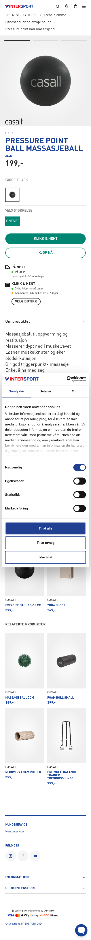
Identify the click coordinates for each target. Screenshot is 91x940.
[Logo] (21, 6)
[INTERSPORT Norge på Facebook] (23, 856)
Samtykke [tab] (16, 391)
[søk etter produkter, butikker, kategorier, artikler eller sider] (57, 6)
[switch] (79, 481)
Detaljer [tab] (46, 391)
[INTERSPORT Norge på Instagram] (10, 856)
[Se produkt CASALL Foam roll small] (66, 669)
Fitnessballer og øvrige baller (28, 22)
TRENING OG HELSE (21, 15)
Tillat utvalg (46, 543)
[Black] (12, 195)
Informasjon (17, 877)
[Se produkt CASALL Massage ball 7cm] (24, 669)
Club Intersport (20, 888)
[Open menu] (83, 6)
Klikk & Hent (45, 239)
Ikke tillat (45, 557)
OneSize (12, 221)
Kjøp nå (45, 253)
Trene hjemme (55, 15)
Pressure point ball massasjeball (31, 29)
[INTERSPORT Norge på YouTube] (35, 856)
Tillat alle (45, 528)
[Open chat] (81, 930)
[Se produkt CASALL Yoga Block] (66, 576)
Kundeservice (14, 831)
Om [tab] (74, 391)
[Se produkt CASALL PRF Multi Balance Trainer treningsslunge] (66, 746)
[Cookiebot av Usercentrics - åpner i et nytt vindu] (66, 379)
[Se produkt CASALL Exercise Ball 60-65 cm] (24, 576)
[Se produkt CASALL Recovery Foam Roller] (24, 746)
